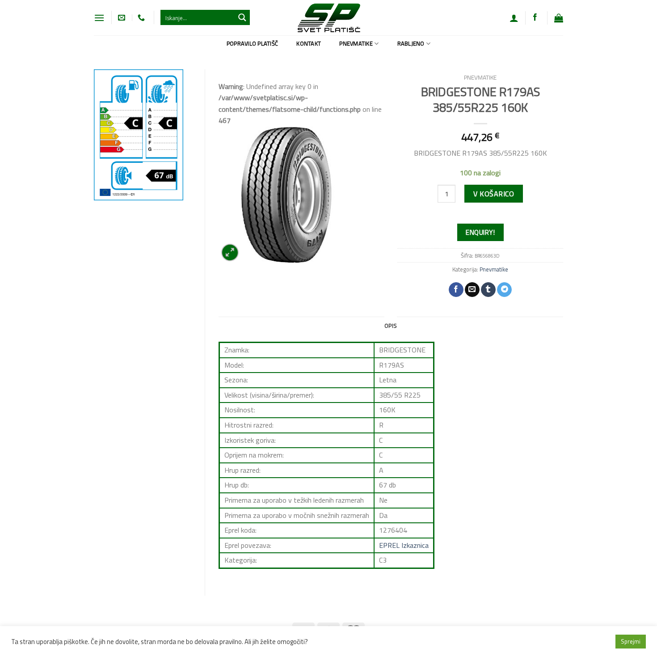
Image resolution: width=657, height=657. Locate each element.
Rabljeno (411, 43)
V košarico (493, 193)
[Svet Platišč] (329, 17)
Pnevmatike (356, 43)
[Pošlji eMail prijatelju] (472, 289)
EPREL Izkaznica (404, 545)
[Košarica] (558, 18)
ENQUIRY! (480, 232)
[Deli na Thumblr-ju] (488, 289)
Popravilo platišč (252, 43)
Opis (390, 325)
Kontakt (308, 43)
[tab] (390, 326)
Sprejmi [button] (630, 641)
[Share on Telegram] (504, 289)
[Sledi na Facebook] (535, 17)
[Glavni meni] (99, 18)
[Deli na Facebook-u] (456, 289)
